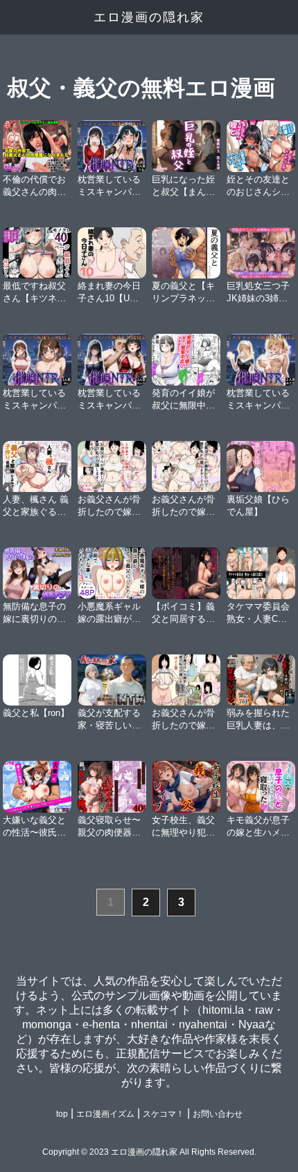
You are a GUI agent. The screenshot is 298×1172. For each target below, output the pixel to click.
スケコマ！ (163, 1114)
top (62, 1114)
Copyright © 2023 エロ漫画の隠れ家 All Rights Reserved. (149, 1152)
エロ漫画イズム (105, 1114)
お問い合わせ (218, 1114)
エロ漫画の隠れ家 (149, 17)
